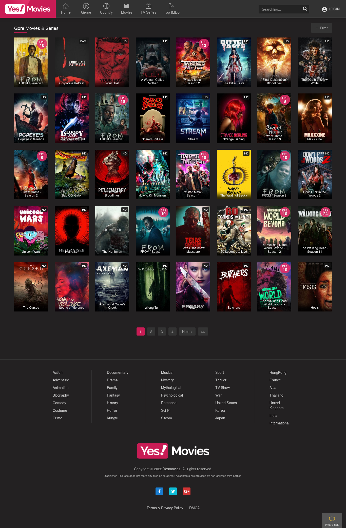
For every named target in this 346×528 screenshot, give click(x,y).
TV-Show (222, 387)
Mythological (171, 387)
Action (58, 372)
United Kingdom (277, 405)
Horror (112, 410)
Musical (167, 372)
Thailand (276, 395)
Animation (61, 387)
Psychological (172, 395)
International (280, 422)
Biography (61, 395)
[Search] (305, 9)
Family (112, 387)
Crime (57, 417)
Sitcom (166, 417)
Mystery (167, 379)
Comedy (59, 402)
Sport (219, 372)
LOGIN (334, 8)
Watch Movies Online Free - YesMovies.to (28, 9)
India (273, 415)
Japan (220, 417)
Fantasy (113, 395)
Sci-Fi (165, 410)
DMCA (194, 507)
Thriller (220, 379)
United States (226, 402)
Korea (220, 410)
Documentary (117, 372)
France (275, 379)
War (218, 395)
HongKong (278, 372)
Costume (60, 410)
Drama (112, 379)
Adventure (61, 379)
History (112, 402)
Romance (169, 402)
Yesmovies (171, 468)
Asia (273, 387)
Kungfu (112, 417)
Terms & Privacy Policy (165, 507)
